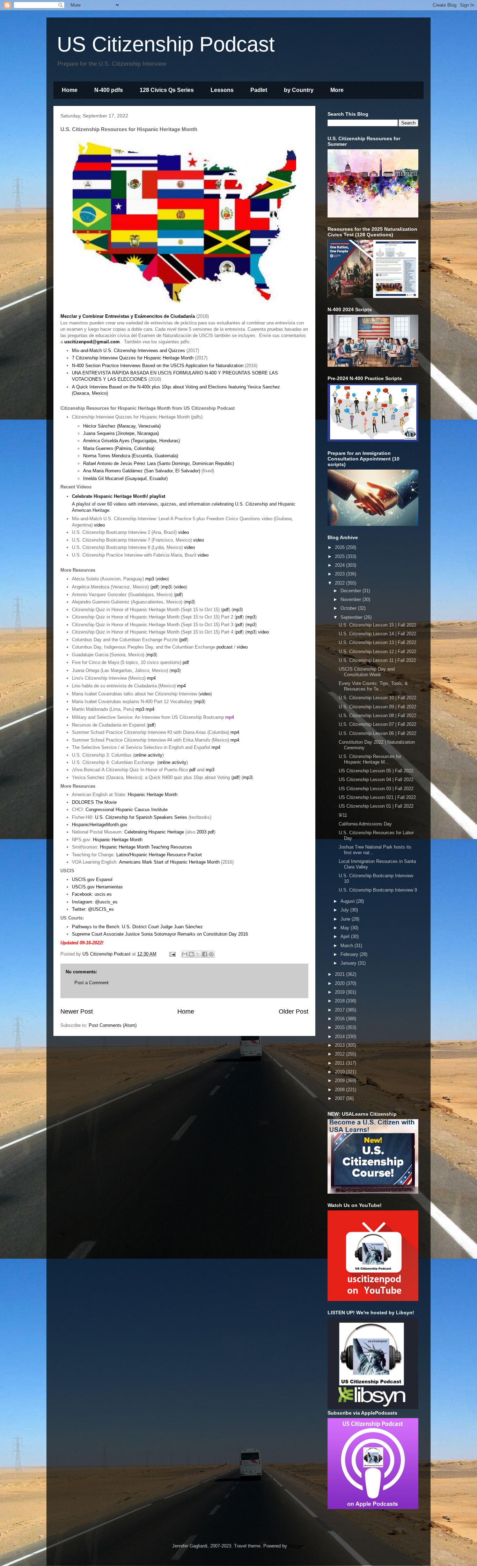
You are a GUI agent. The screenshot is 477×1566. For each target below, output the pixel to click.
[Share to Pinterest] (211, 954)
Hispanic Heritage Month (152, 794)
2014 (340, 1036)
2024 (340, 565)
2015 (340, 1027)
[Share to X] (198, 954)
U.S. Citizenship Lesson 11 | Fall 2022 (377, 660)
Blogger (295, 1546)
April (345, 936)
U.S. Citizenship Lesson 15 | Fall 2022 (377, 625)
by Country (299, 90)
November (351, 599)
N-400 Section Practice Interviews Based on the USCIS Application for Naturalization (157, 365)
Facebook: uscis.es (92, 894)
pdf (155, 586)
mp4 (151, 678)
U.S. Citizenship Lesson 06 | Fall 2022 (377, 733)
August (348, 901)
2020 (340, 983)
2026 (340, 547)
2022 (340, 583)
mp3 (149, 578)
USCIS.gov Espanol (92, 879)
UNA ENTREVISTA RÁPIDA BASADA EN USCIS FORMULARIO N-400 (145, 373)
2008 (340, 1089)
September (352, 617)
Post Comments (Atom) (113, 1025)
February (350, 954)
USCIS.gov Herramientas (97, 886)
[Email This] (184, 954)
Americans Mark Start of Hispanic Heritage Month (169, 862)
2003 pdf (205, 832)
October (349, 608)
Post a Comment (91, 982)
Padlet (258, 90)
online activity (148, 755)
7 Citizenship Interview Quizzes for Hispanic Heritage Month (132, 357)
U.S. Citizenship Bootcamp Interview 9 (378, 890)
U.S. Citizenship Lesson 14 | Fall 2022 (377, 633)
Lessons (222, 90)
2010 (340, 1071)
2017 (340, 1010)
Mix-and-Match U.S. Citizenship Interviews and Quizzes (128, 350)
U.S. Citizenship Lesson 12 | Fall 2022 (377, 651)
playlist (157, 496)
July (345, 910)
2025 (340, 556)
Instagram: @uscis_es (95, 901)
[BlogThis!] (191, 954)
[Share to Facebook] (204, 954)
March (347, 945)
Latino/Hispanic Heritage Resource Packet (159, 854)
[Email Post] (172, 954)
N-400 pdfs (108, 90)
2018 (340, 1000)
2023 (340, 574)
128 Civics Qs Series (167, 90)
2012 (340, 1054)
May (345, 927)
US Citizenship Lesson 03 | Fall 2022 (376, 788)
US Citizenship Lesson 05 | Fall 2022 (376, 770)
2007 (340, 1098)
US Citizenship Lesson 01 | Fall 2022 (376, 806)
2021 (340, 974)
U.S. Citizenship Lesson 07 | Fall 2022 (377, 724)
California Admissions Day (365, 824)
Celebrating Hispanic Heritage (154, 832)
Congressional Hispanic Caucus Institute (127, 809)
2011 (340, 1063)
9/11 (343, 815)
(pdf (183, 639)
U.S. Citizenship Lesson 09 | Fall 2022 (377, 706)
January (349, 963)
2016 (340, 1018)
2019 (340, 992)
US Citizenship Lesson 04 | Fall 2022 (376, 779)
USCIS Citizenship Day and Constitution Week (367, 671)
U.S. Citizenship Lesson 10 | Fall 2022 (377, 697)
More (337, 90)
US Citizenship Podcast (166, 44)
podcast (225, 647)
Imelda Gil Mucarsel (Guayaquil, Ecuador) (125, 478)
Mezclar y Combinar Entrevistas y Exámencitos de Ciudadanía (127, 316)
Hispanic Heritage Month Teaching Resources (146, 847)
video (99, 525)
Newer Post (76, 1011)
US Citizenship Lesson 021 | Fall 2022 (377, 797)
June (346, 919)
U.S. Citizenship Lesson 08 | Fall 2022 (377, 715)
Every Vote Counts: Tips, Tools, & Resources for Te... (373, 686)
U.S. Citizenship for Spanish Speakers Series (141, 817)
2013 (340, 1045)
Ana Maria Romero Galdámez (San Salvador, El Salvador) (141, 470)
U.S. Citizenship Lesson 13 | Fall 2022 (377, 642)
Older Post (293, 1011)
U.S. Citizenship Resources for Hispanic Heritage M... (370, 759)
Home (70, 90)
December (351, 590)
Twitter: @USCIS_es (93, 909)
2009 (340, 1080)
